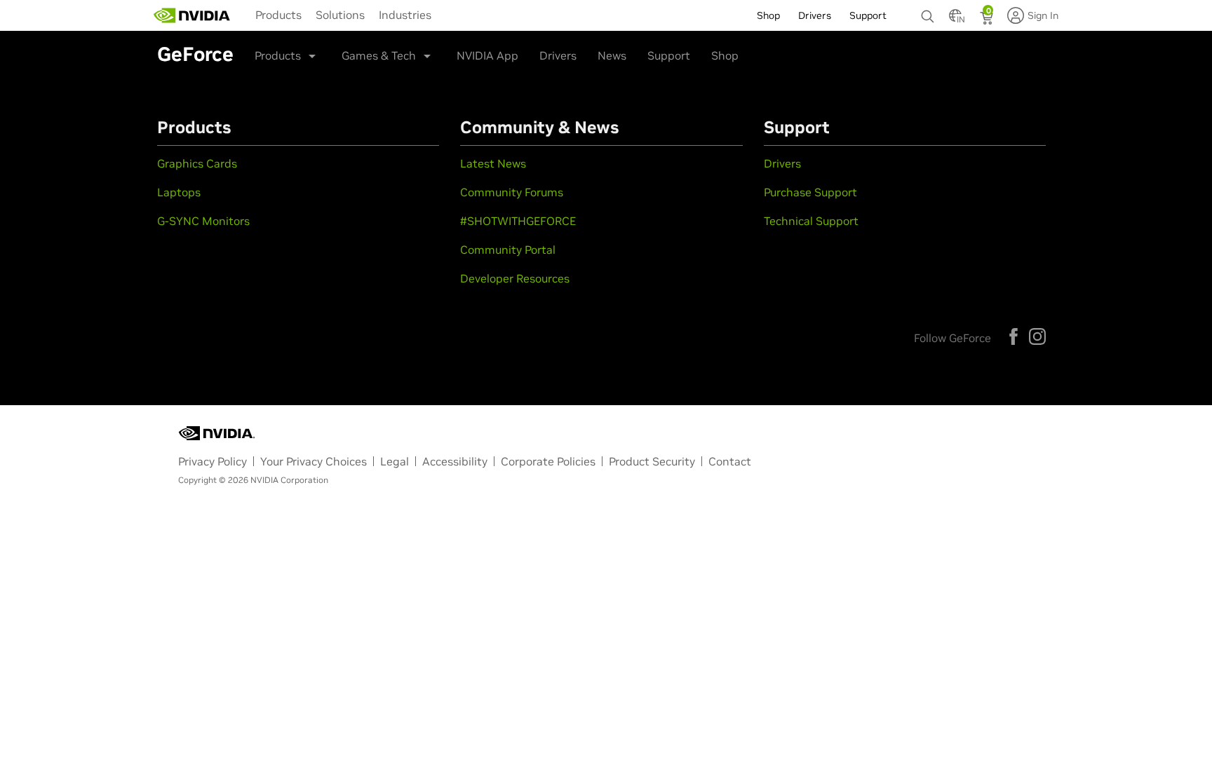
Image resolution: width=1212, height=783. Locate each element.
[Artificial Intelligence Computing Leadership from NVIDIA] (192, 15)
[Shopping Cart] (988, 19)
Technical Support (811, 221)
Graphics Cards (197, 163)
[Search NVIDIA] (928, 13)
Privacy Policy (212, 461)
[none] (928, 10)
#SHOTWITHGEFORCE (518, 221)
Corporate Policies (548, 461)
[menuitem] (278, 14)
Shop (725, 55)
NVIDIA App (487, 55)
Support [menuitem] (868, 15)
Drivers (558, 55)
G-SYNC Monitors (203, 221)
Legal (394, 461)
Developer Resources (515, 278)
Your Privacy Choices (313, 461)
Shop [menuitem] (768, 15)
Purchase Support (810, 192)
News (612, 55)
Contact (729, 461)
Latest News (493, 163)
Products (278, 15)
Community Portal (508, 250)
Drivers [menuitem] (814, 15)
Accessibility (454, 461)
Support (668, 55)
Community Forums (511, 192)
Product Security (652, 461)
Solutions (340, 15)
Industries (405, 15)
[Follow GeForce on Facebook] (1013, 336)
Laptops (179, 192)
